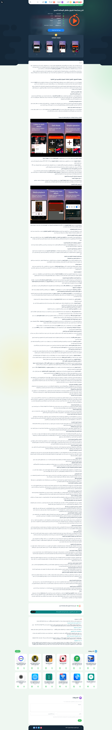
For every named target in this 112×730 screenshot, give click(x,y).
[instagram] (41, 728)
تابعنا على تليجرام (55, 30)
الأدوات (51, 23)
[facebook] (36, 728)
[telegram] (39, 728)
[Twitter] (34, 728)
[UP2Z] (77, 2)
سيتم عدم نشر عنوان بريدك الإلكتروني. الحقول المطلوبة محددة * (72, 701)
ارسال (80, 720)
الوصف (80, 63)
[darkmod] (2, 2)
